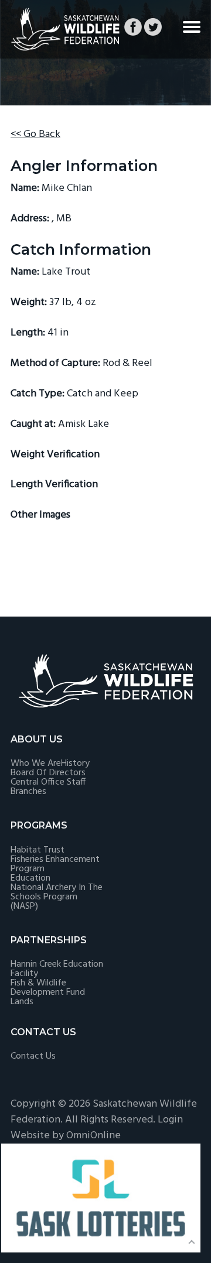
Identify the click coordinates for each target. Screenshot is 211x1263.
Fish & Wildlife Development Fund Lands (48, 992)
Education (30, 878)
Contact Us (33, 1056)
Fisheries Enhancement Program (55, 864)
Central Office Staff (48, 782)
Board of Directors (48, 773)
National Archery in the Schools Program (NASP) (57, 897)
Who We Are (36, 763)
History (75, 763)
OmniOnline (93, 1135)
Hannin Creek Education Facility (57, 969)
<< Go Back (35, 134)
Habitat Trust (37, 850)
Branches (28, 791)
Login (170, 1119)
